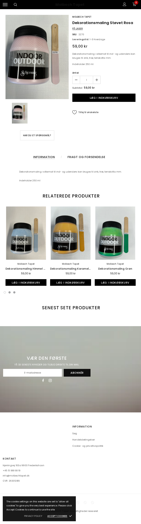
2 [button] (9, 292)
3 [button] (14, 292)
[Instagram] (50, 380)
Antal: (75, 72)
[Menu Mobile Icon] (5, 4)
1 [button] (5, 292)
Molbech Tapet (69, 4)
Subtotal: (77, 87)
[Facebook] (43, 380)
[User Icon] (124, 4)
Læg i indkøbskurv (26, 282)
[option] (37, 57)
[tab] (70, 196)
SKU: (74, 34)
